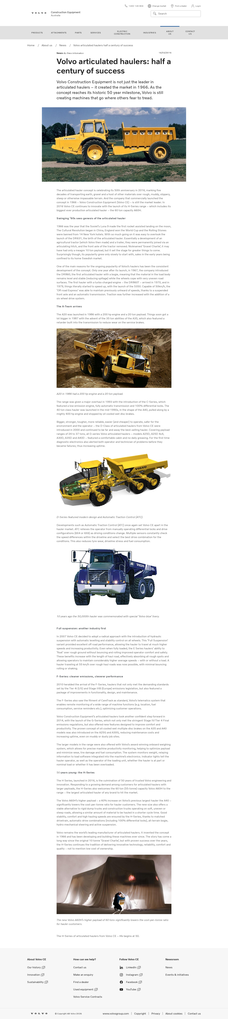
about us (169, 32)
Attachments (58, 33)
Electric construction (122, 32)
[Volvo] (37, 13)
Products (37, 33)
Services (95, 33)
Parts (78, 33)
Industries (149, 33)
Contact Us (190, 32)
